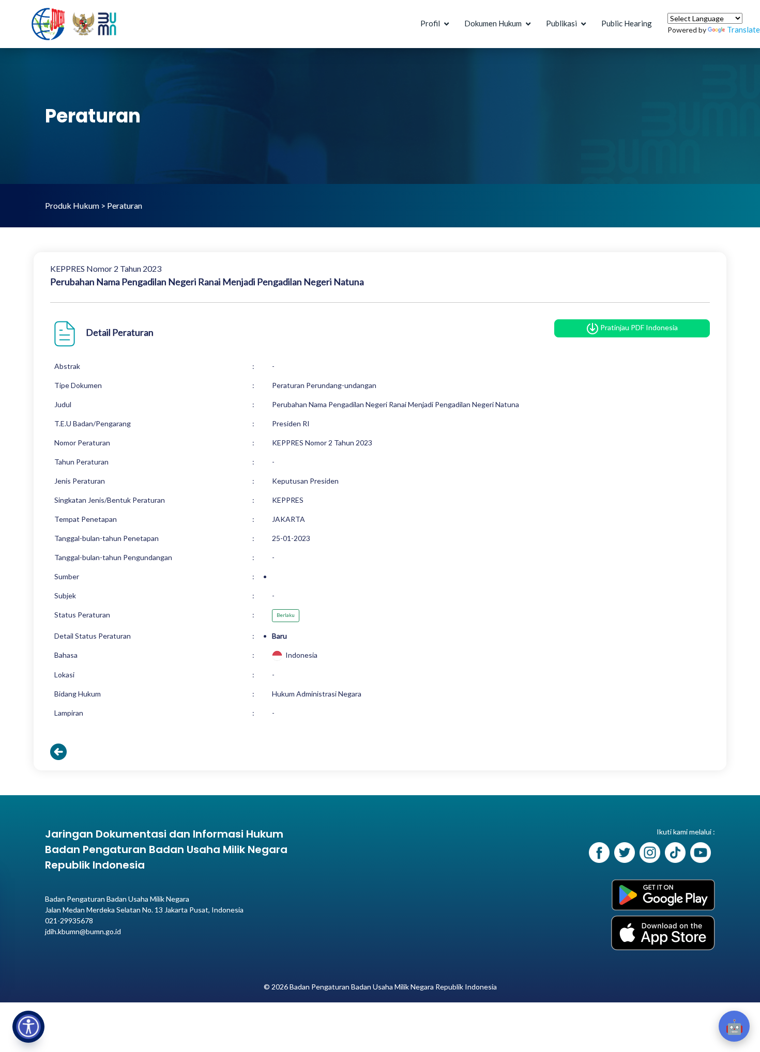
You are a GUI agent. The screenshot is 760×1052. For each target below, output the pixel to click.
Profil (430, 23)
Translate (743, 29)
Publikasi (561, 23)
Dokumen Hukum (493, 23)
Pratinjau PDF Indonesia (638, 327)
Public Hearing (626, 23)
